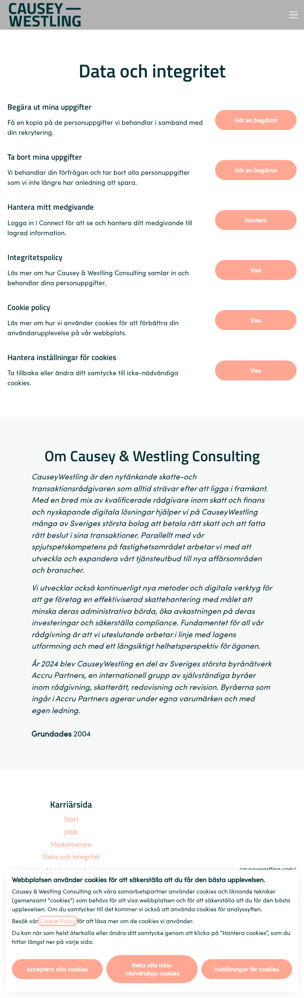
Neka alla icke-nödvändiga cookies (152, 969)
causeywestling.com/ (268, 869)
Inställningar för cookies (246, 969)
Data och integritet (71, 856)
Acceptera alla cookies (57, 969)
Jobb (71, 832)
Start (71, 819)
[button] (256, 370)
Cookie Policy (58, 921)
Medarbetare (71, 844)
